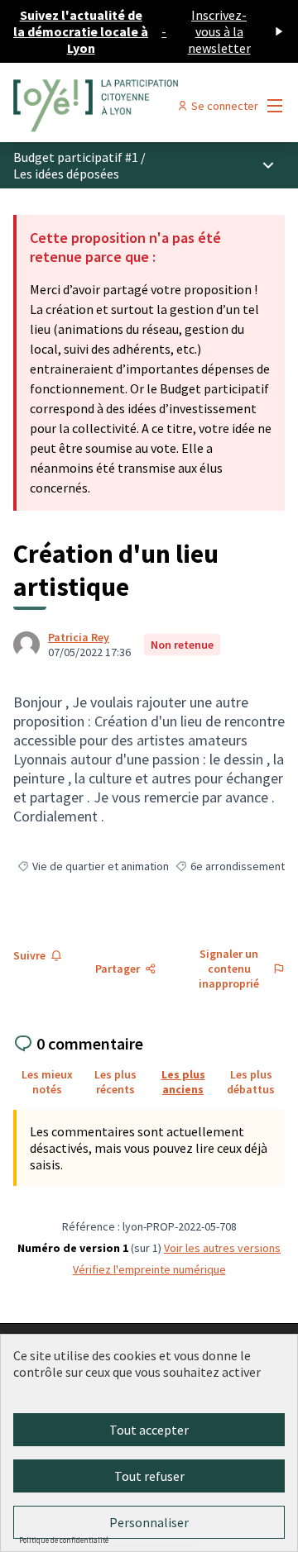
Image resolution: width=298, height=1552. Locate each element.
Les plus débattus (251, 1082)
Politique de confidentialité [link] (63, 1540)
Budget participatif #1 (75, 157)
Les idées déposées (66, 173)
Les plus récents (115, 1082)
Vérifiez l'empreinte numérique (149, 1269)
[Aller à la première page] (113, 105)
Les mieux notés (47, 1082)
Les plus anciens (183, 1082)
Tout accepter (149, 1429)
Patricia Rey (78, 637)
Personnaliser (149, 1522)
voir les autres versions (222, 1247)
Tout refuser (149, 1476)
